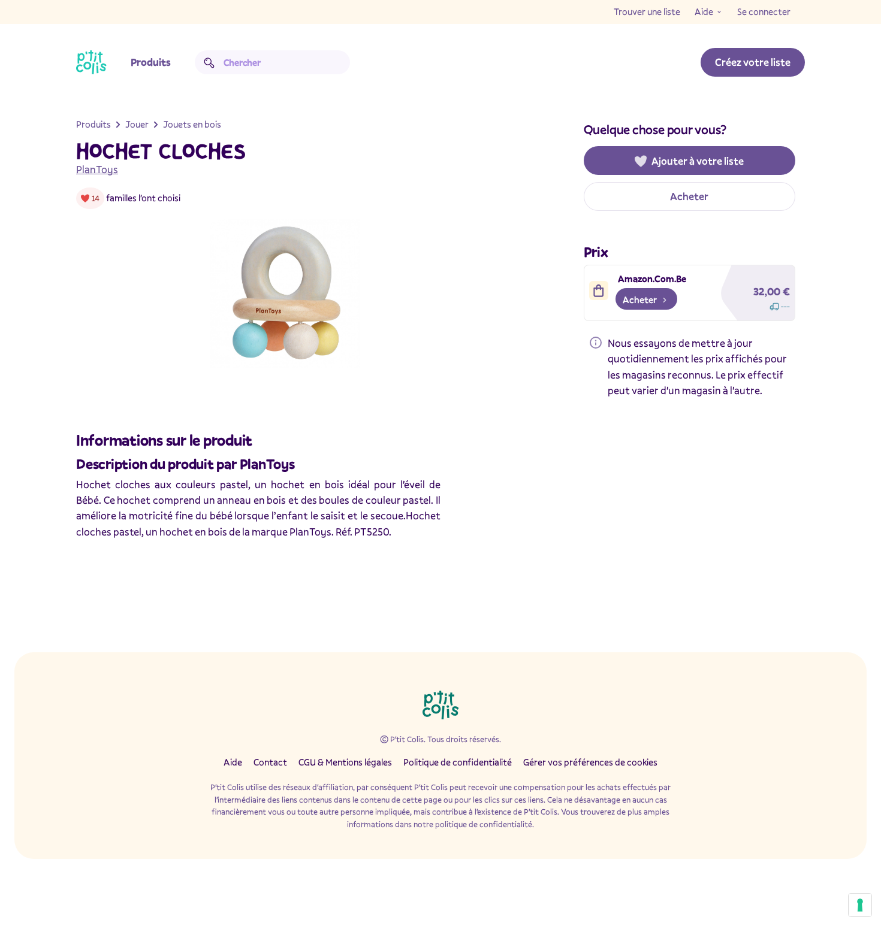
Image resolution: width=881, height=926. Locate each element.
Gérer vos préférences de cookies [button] (590, 762)
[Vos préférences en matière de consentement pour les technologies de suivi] (860, 905)
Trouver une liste (647, 11)
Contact (270, 762)
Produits (151, 62)
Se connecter (764, 11)
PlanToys (97, 169)
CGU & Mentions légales (345, 762)
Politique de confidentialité (457, 762)
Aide (704, 11)
